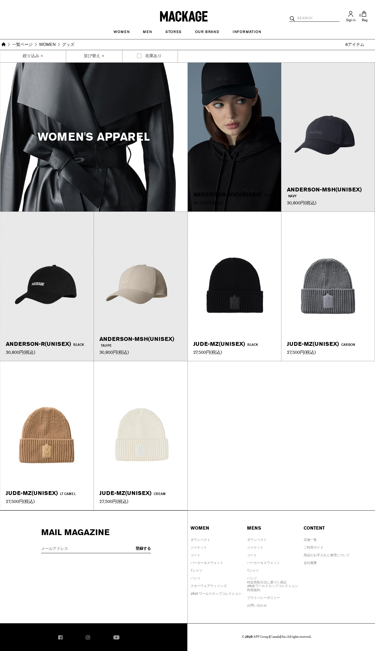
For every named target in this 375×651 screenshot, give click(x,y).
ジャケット (199, 546)
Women (122, 32)
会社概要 (310, 562)
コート (195, 554)
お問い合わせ (257, 604)
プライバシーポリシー (263, 596)
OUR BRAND (207, 32)
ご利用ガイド (313, 546)
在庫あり (153, 56)
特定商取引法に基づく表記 (267, 581)
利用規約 (253, 589)
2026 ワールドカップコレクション (216, 592)
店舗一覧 (310, 539)
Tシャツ (196, 569)
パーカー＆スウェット (207, 562)
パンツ (195, 577)
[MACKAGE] (184, 16)
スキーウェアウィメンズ (209, 585)
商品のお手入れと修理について (327, 554)
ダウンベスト (200, 539)
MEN (147, 32)
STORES (174, 32)
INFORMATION (247, 32)
